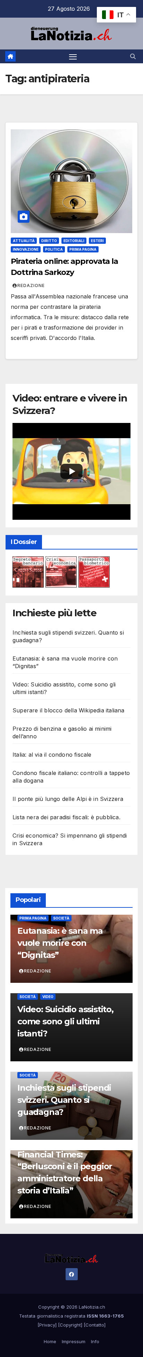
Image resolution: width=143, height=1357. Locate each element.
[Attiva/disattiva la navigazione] (73, 56)
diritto (49, 241)
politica (54, 249)
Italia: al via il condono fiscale (52, 754)
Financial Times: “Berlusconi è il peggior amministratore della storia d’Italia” (64, 1173)
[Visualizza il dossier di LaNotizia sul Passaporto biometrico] (94, 571)
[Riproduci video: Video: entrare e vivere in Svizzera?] (71, 471)
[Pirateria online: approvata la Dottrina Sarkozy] (71, 181)
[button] (133, 56)
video (47, 997)
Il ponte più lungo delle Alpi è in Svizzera (68, 798)
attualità (24, 241)
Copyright (70, 1325)
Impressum (73, 1341)
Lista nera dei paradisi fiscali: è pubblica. (66, 817)
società (61, 918)
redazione (31, 285)
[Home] (10, 56)
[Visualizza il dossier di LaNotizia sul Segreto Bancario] (28, 571)
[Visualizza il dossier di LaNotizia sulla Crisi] (61, 571)
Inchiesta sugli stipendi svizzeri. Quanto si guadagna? (64, 1100)
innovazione (26, 249)
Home (50, 1341)
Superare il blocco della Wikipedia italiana (68, 710)
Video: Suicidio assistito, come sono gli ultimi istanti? (65, 1021)
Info (95, 1341)
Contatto (94, 1325)
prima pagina (82, 249)
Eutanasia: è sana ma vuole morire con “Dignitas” (60, 943)
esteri (97, 241)
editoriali (74, 241)
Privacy (47, 1325)
